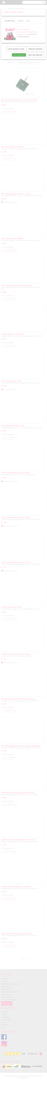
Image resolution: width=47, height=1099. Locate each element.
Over (28, 21)
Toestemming (10, 21)
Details (20, 21)
